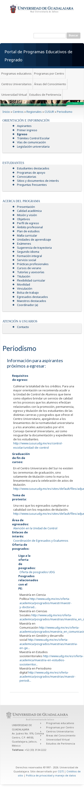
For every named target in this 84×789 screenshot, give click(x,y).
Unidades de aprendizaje (34, 239)
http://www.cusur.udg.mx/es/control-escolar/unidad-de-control (38, 445)
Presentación (26, 207)
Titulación (23, 276)
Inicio (6, 112)
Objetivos (23, 219)
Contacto (23, 327)
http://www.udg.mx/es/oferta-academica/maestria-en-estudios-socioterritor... (51, 660)
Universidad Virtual (14, 95)
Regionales (34, 112)
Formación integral (29, 256)
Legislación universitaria (33, 146)
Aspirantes (24, 126)
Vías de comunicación (31, 142)
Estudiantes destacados (33, 168)
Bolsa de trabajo (28, 292)
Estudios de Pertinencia (45, 95)
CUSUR (49, 112)
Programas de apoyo (31, 173)
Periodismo (64, 112)
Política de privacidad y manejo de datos (51, 775)
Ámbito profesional (30, 227)
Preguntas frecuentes (32, 185)
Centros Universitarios (16, 84)
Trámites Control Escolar (33, 138)
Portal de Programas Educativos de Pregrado (38, 55)
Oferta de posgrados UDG (37, 572)
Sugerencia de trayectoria (34, 248)
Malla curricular (27, 235)
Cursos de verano (29, 268)
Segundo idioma (28, 252)
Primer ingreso (27, 130)
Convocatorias (26, 177)
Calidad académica (29, 211)
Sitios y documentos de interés (38, 181)
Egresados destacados (32, 297)
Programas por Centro (49, 73)
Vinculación (24, 288)
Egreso (22, 134)
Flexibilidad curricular (31, 280)
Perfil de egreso (28, 223)
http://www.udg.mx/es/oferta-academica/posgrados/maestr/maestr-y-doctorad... (45, 603)
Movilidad (23, 284)
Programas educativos (16, 73)
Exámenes (24, 244)
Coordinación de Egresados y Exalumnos (40, 541)
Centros (18, 112)
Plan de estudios (28, 231)
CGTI (61, 771)
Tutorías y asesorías (30, 272)
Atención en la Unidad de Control (35, 528)
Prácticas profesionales (33, 264)
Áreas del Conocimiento (50, 84)
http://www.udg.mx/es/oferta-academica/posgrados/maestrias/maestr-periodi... (47, 676)
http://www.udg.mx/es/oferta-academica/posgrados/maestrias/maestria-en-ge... (48, 644)
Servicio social (26, 260)
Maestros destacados (31, 301)
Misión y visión (27, 215)
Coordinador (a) (27, 305)
